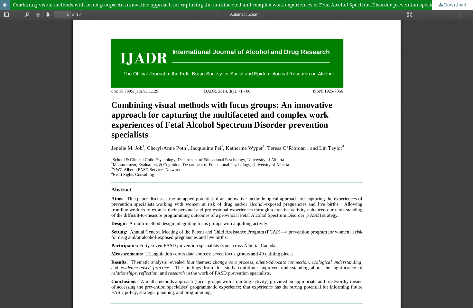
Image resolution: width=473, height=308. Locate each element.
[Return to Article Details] (5, 5)
